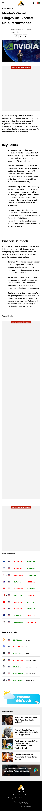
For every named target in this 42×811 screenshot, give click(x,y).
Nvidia (10, 316)
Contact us (22, 798)
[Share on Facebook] (16, 36)
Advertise (30, 798)
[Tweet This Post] (20, 36)
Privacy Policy (13, 798)
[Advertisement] (21, 90)
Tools (27, 795)
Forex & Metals (18, 795)
